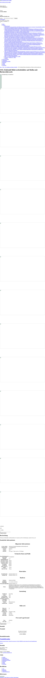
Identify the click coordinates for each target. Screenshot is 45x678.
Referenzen (4, 62)
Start (1, 67)
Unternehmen (4, 60)
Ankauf (3, 63)
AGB (3, 668)
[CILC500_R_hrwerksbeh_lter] (1, 676)
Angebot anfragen (3, 533)
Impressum (4, 669)
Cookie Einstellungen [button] (6, 671)
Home (3, 24)
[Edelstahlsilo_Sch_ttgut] (3, 676)
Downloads (4, 65)
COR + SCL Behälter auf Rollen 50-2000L (9, 67)
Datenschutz (4, 670)
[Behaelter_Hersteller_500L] (2, 676)
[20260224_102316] (0, 676)
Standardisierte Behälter (6, 61)
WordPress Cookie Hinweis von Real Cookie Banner (9, 677)
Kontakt (3, 64)
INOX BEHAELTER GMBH (5, 2)
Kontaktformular (5, 639)
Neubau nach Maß (5, 59)
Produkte (3, 25)
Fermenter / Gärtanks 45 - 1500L (10, 57)
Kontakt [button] (1, 643)
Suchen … (2, 18)
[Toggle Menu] (0, 22)
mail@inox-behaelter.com (7, 652)
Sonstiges (6, 58)
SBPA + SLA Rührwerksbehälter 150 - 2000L (12, 56)
